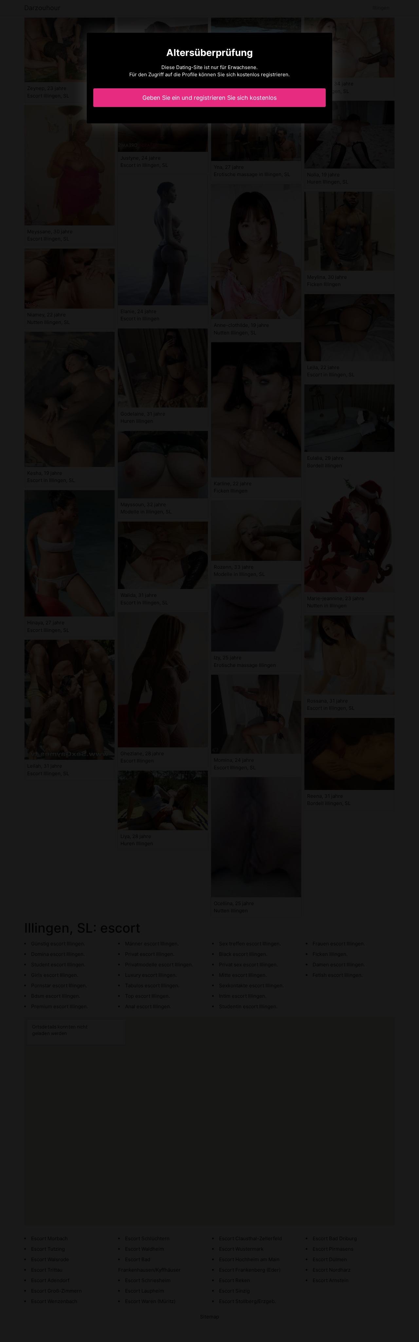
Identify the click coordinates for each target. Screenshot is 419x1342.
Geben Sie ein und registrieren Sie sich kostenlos (209, 97)
